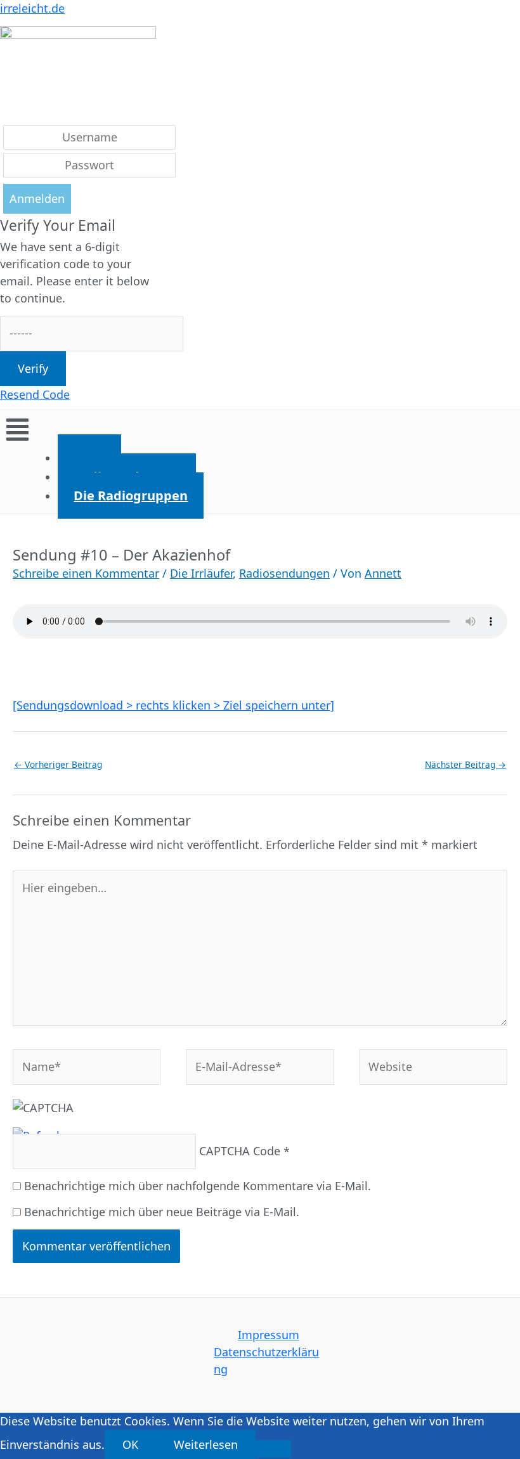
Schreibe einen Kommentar (86, 573)
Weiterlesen (206, 1444)
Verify (33, 368)
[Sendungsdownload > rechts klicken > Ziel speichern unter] (173, 705)
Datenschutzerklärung (266, 1360)
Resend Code (35, 394)
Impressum (268, 1334)
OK (130, 1444)
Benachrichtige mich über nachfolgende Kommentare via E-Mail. (197, 1185)
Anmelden (37, 198)
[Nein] (273, 1449)
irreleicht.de (32, 8)
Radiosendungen (284, 573)
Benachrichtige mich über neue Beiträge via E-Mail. (161, 1211)
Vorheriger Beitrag (58, 764)
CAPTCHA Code (239, 1150)
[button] (260, 429)
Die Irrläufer (201, 573)
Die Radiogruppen (131, 495)
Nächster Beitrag (465, 764)
